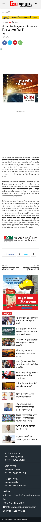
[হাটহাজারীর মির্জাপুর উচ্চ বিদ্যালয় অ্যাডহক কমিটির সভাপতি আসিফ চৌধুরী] (8, 407)
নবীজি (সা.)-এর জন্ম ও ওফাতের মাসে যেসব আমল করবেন (25, 353)
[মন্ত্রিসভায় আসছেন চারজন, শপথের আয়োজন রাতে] (8, 396)
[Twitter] (10, 42)
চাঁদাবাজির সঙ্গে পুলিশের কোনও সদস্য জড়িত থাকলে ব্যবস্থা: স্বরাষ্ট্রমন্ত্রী (27, 342)
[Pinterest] (15, 42)
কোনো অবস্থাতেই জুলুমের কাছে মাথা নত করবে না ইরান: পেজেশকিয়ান (27, 375)
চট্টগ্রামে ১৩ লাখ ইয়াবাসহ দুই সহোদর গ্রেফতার (31, 269)
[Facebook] (4, 42)
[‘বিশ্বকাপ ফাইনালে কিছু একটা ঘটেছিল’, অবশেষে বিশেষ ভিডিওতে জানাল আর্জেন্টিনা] (8, 418)
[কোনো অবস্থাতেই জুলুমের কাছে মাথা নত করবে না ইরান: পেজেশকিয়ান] (8, 375)
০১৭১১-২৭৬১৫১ (19, 460)
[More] (33, 254)
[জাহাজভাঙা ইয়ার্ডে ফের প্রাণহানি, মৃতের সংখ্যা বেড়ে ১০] (8, 439)
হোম (3, 12)
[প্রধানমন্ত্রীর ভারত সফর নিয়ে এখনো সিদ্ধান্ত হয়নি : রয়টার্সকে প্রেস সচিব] (8, 364)
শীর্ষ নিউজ (15, 22)
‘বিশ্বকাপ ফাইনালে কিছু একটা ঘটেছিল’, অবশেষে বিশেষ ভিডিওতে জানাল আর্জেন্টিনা (26, 418)
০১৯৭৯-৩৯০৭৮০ (19, 485)
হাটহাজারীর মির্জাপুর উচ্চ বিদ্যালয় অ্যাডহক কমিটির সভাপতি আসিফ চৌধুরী (25, 407)
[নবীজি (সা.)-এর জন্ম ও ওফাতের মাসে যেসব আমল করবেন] (8, 353)
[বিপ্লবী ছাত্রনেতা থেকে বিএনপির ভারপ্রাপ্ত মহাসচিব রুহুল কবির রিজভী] (8, 320)
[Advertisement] (20, 132)
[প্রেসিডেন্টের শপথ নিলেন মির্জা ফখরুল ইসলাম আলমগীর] (8, 386)
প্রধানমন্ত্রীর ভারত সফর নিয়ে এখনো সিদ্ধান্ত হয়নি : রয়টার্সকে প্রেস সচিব (27, 364)
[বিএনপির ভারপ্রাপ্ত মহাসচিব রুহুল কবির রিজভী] (8, 429)
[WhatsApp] (20, 42)
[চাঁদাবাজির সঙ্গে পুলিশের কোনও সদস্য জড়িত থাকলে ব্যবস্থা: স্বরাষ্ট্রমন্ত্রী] (8, 342)
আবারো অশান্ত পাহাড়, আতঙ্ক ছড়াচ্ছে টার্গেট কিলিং (10, 269)
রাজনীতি (8, 12)
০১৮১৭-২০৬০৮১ (19, 472)
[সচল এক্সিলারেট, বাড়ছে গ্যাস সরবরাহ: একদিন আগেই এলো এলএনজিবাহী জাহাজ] (8, 331)
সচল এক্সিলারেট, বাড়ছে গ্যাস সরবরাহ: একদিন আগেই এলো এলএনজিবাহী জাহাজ (26, 332)
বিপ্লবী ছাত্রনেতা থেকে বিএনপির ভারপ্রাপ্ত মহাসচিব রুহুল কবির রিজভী (27, 321)
